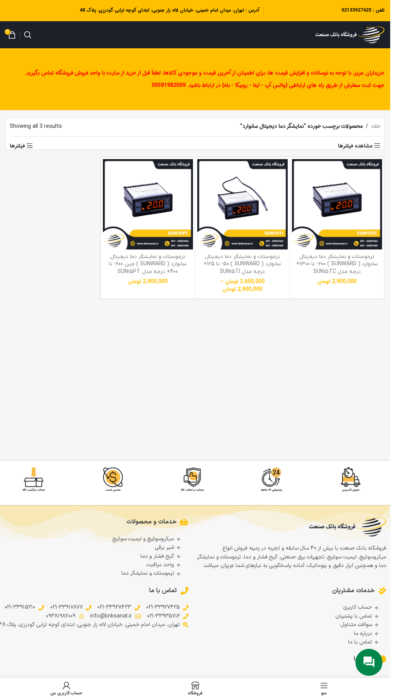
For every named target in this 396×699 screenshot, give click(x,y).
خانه (376, 126)
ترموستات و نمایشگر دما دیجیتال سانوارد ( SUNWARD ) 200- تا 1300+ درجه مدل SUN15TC (337, 264)
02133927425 (356, 10)
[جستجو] (28, 34)
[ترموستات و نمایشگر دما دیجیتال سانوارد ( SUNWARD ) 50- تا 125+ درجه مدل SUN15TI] (242, 204)
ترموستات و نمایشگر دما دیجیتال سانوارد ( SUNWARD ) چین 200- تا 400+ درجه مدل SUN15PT (148, 264)
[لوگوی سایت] (349, 35)
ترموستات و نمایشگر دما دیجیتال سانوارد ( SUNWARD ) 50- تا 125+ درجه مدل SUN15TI (242, 264)
